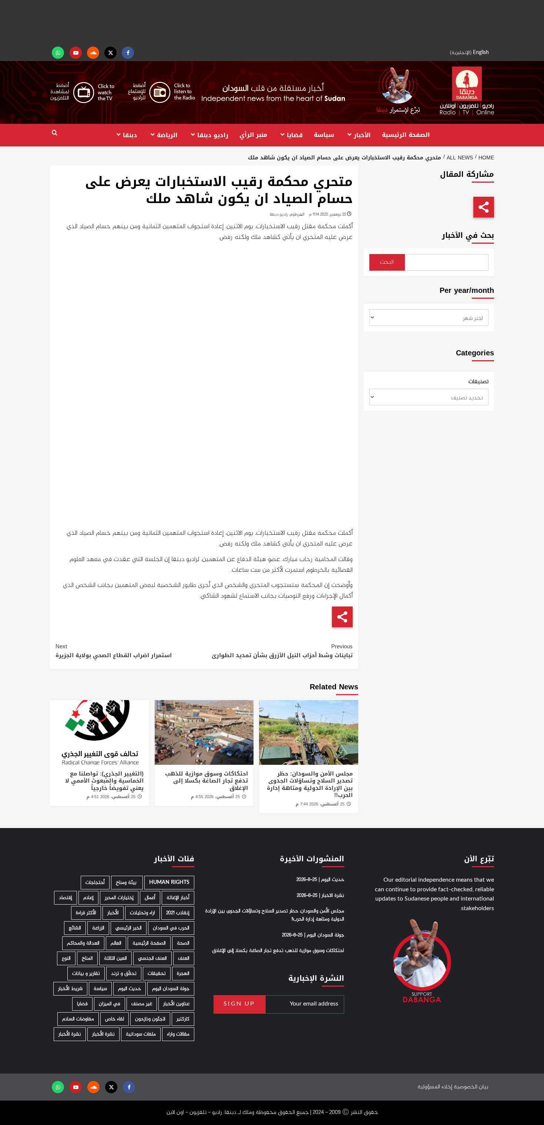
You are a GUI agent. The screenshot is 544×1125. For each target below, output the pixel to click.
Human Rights (169, 882)
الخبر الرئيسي (128, 928)
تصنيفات (478, 382)
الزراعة (98, 928)
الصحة (183, 943)
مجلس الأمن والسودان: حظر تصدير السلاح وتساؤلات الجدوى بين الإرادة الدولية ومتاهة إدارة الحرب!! (310, 784)
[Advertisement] (272, 22)
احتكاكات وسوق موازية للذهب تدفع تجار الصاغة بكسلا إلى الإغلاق (206, 780)
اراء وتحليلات (142, 913)
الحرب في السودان (171, 928)
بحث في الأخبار (468, 235)
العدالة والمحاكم (83, 943)
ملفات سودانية (141, 1034)
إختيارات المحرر (119, 897)
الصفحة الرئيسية (406, 135)
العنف (183, 958)
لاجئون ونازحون (150, 1019)
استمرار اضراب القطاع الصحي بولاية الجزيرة (114, 651)
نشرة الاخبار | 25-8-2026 (320, 896)
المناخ (87, 958)
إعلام (88, 897)
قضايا (295, 135)
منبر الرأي (253, 135)
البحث (387, 262)
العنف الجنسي (152, 958)
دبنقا (130, 135)
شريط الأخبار (70, 988)
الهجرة (183, 973)
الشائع (75, 928)
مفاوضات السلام (78, 1019)
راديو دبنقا (212, 135)
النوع (66, 958)
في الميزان (109, 1004)
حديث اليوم (129, 988)
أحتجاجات (95, 882)
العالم (116, 943)
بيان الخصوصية (471, 1087)
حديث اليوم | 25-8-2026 (320, 880)
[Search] (54, 132)
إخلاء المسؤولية (434, 1087)
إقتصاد (65, 897)
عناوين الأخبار (176, 1004)
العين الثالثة (115, 958)
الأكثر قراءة (86, 913)
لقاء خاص (114, 1019)
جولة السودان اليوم (170, 988)
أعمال (150, 897)
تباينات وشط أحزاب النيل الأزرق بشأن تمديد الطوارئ (282, 651)
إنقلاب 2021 (177, 913)
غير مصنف (141, 1004)
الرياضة (167, 135)
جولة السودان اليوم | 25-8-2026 (313, 935)
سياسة (324, 135)
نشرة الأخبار (103, 1034)
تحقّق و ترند (124, 973)
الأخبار (362, 135)
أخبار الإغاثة (178, 897)
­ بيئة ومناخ (127, 882)
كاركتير (183, 1019)
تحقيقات (157, 973)
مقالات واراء (178, 1034)
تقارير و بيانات (86, 973)
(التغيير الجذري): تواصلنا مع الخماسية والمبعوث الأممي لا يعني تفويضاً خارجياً (104, 780)
